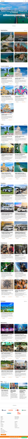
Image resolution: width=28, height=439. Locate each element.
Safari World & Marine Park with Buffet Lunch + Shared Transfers (7, 371)
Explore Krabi (7, 60)
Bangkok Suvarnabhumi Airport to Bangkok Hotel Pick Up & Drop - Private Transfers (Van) (20, 214)
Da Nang (2, 425)
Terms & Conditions (3, 430)
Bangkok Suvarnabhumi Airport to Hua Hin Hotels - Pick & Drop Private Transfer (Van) (7, 214)
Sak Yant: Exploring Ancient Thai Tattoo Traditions (7, 290)
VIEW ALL (25, 30)
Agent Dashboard (3, 432)
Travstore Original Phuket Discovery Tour (19, 78)
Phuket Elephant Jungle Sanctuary (19, 255)
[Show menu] (27, 1)
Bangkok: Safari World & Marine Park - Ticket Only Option (7, 353)
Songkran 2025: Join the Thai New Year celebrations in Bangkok (20, 291)
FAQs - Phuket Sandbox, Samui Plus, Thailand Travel (13, 391)
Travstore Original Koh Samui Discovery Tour (6, 114)
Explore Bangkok (21, 39)
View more (2, 426)
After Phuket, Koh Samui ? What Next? (4, 390)
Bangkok (4, 238)
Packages (16, 426)
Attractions (7, 36)
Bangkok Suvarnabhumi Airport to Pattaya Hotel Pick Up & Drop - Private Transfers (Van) (7, 233)
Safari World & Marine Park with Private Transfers (20, 353)
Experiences (7, 48)
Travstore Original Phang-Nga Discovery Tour (6, 78)
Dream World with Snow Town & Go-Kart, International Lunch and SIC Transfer (20, 371)
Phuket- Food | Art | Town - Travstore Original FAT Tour (6, 96)
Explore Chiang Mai (21, 60)
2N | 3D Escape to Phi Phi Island (6, 313)
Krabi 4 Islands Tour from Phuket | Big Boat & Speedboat (20, 173)
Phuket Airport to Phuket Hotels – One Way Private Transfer (20, 195)
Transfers (7, 35)
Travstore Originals (17, 427)
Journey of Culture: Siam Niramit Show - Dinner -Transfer (20, 335)
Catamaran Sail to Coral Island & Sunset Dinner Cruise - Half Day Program (7, 155)
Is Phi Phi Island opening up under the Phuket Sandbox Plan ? (23, 391)
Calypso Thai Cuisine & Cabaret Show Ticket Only (6, 335)
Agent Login (3, 434)
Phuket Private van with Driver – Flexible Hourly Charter (7, 195)
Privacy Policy (2, 429)
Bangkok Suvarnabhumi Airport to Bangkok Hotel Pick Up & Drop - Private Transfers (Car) (20, 233)
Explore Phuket (7, 39)
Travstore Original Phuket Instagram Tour (19, 96)
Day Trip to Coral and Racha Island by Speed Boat (20, 154)
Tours (7, 44)
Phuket (4, 318)
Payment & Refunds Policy (4, 431)
